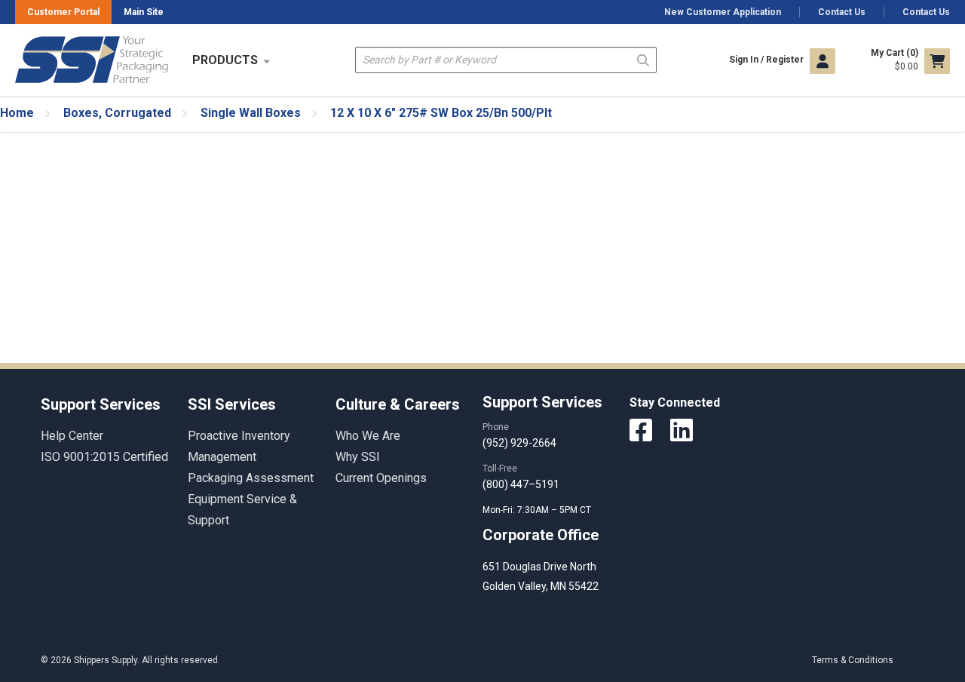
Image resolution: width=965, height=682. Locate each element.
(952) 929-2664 (519, 443)
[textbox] (506, 60)
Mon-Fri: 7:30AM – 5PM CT (537, 510)
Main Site (144, 12)
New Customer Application (722, 12)
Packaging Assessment (251, 478)
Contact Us (841, 12)
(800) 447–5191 (520, 484)
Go (643, 59)
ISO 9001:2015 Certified (104, 457)
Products (225, 60)
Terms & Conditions (852, 660)
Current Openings (381, 478)
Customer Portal (63, 12)
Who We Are (367, 436)
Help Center (72, 436)
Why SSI (357, 457)
